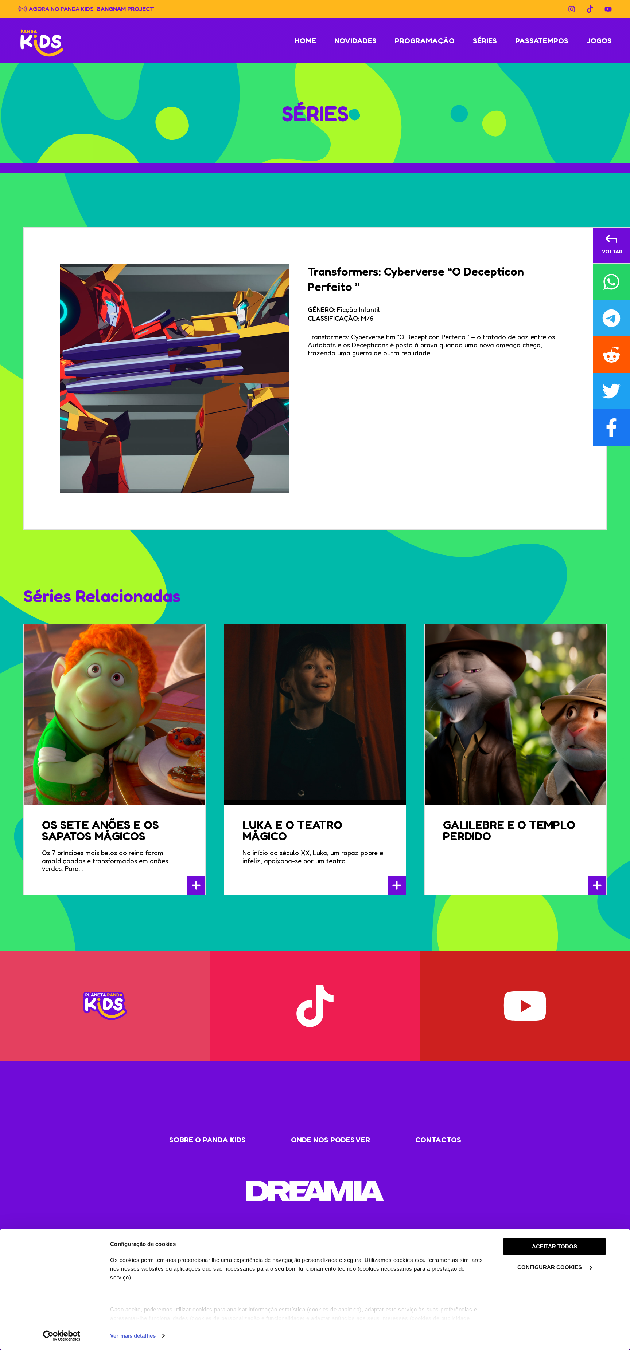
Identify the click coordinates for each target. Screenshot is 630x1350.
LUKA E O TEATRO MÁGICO (292, 831)
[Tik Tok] (590, 9)
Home (305, 40)
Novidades (355, 40)
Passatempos (541, 40)
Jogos (599, 40)
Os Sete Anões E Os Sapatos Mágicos (100, 831)
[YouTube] (608, 9)
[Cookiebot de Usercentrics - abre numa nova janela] (62, 1335)
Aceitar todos (554, 1246)
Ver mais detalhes (133, 1336)
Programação (425, 40)
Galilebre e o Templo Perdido (509, 831)
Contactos (438, 1140)
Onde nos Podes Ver (330, 1140)
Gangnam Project (125, 8)
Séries (485, 40)
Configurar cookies (550, 1267)
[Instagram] (571, 9)
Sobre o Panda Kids (207, 1140)
